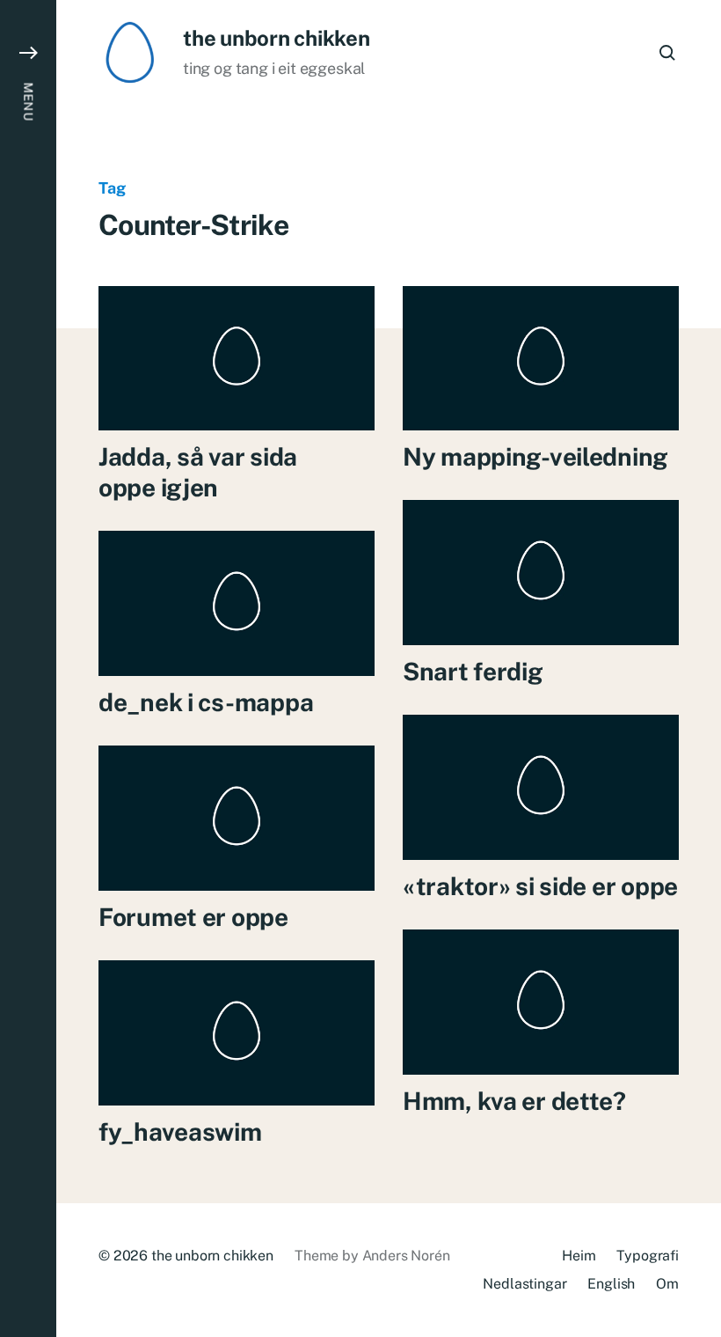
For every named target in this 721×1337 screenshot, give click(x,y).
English (611, 1283)
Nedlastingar (524, 1283)
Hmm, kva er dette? (514, 1100)
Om (667, 1283)
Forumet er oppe (193, 916)
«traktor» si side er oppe (540, 885)
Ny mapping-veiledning (535, 456)
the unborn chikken (276, 37)
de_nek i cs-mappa (205, 701)
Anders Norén (406, 1255)
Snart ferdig (473, 671)
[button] (28, 668)
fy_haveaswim (180, 1131)
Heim (578, 1255)
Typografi (647, 1255)
